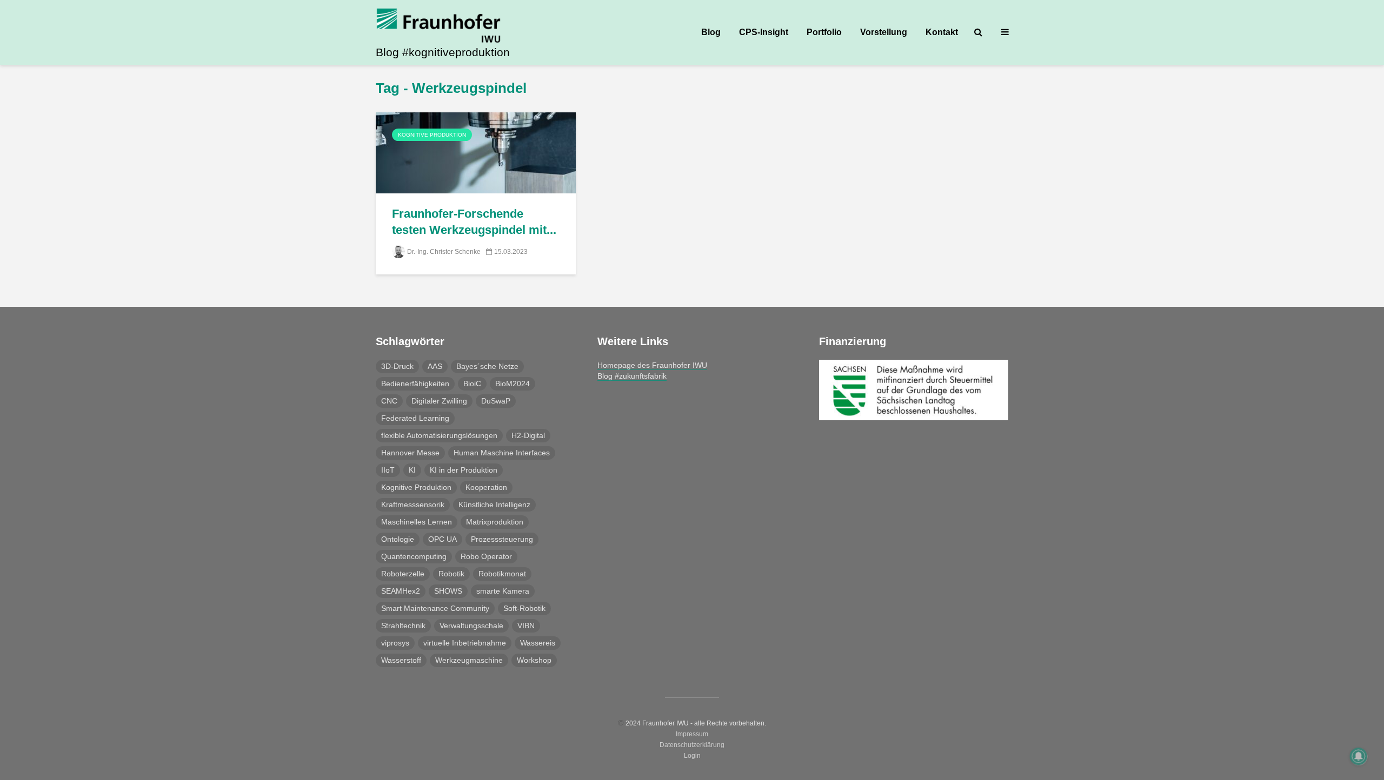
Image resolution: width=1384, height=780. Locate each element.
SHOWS (448, 591)
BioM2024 (512, 383)
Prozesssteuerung (502, 539)
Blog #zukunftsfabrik (632, 376)
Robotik (451, 573)
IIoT (388, 470)
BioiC (472, 383)
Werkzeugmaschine (469, 660)
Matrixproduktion (494, 521)
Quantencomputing (414, 556)
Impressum (692, 734)
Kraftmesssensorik (412, 504)
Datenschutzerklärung (692, 745)
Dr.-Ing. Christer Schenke (444, 251)
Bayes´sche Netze (487, 366)
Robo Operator (486, 556)
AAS (435, 366)
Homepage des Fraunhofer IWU (652, 365)
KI (412, 470)
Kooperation (486, 487)
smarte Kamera (502, 591)
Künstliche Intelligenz (494, 504)
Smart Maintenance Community (435, 608)
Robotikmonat (502, 573)
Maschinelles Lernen (416, 521)
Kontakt (942, 32)
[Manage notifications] (1358, 756)
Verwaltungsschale (471, 625)
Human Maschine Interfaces (502, 452)
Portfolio (824, 32)
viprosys (395, 642)
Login (692, 755)
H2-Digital (528, 435)
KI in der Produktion (463, 470)
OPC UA (442, 539)
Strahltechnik (403, 625)
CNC (389, 400)
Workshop (534, 660)
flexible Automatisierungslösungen (439, 435)
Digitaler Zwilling (439, 400)
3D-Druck (397, 366)
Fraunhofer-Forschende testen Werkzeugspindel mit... (474, 222)
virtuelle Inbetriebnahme (464, 642)
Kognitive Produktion (432, 135)
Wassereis (537, 642)
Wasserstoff (401, 660)
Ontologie (397, 539)
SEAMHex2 (400, 591)
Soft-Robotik (524, 608)
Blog (711, 32)
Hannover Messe (410, 452)
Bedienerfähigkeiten (415, 383)
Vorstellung (883, 32)
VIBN (526, 625)
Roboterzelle (402, 573)
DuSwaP (495, 400)
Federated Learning (415, 418)
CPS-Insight (763, 32)
